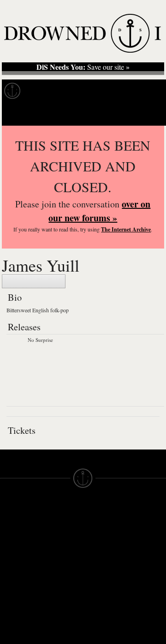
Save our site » (83, 67)
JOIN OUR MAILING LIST (58, 536)
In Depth (89, 91)
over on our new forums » (99, 211)
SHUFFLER (60, 598)
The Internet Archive (126, 229)
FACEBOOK (61, 581)
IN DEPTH (16, 561)
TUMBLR (56, 606)
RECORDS (17, 578)
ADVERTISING (106, 544)
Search (145, 113)
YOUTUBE (58, 615)
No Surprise (40, 339)
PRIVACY (98, 536)
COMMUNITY (21, 636)
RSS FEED (59, 623)
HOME (10, 536)
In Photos (135, 91)
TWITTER (57, 590)
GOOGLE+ (59, 573)
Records (46, 91)
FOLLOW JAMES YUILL (33, 281)
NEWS (10, 553)
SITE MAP (16, 544)
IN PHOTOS (19, 569)
